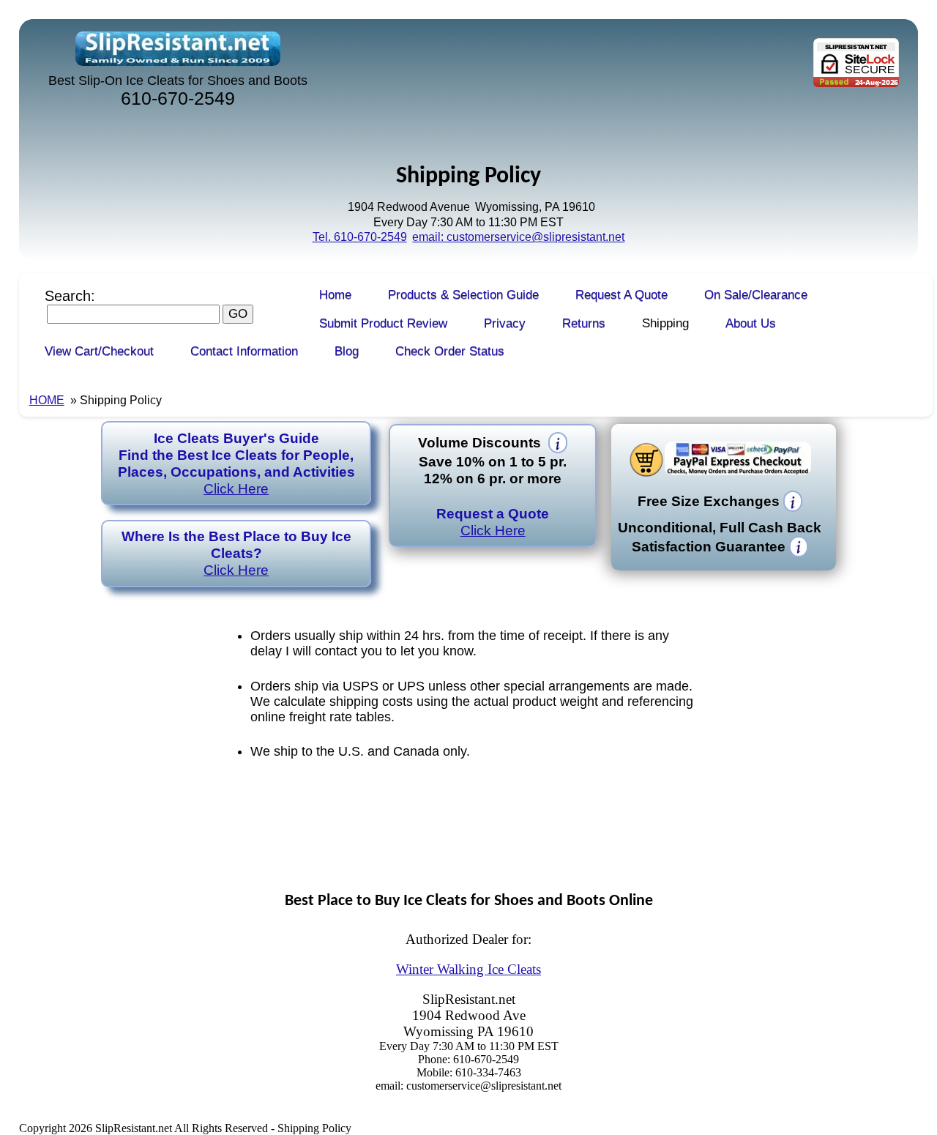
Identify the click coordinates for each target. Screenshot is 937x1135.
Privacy (505, 323)
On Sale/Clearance (755, 295)
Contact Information (244, 351)
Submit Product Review (383, 323)
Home (335, 295)
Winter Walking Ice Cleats (468, 969)
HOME (46, 400)
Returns (583, 323)
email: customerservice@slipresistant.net (518, 237)
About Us (750, 323)
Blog (347, 351)
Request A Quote (621, 295)
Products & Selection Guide (463, 295)
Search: (70, 296)
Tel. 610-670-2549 (360, 237)
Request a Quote (492, 521)
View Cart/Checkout (99, 351)
